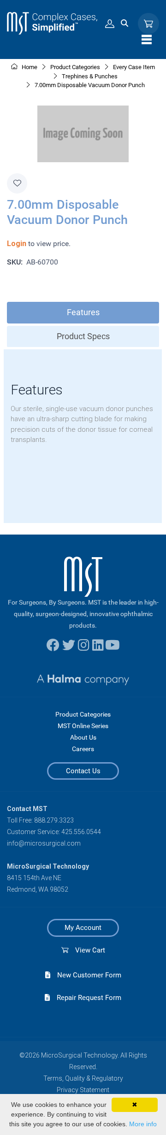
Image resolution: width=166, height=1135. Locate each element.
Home (28, 67)
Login (16, 243)
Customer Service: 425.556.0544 (54, 831)
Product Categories (83, 714)
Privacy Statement (83, 1090)
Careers (83, 749)
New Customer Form (85, 975)
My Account (83, 927)
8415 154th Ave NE (34, 878)
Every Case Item (134, 67)
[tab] (83, 312)
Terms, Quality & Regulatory (83, 1078)
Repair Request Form (85, 998)
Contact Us (83, 771)
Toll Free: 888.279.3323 (40, 820)
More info (143, 1124)
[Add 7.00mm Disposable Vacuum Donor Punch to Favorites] (17, 183)
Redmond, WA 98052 (37, 889)
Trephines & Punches (90, 76)
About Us (83, 737)
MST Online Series (83, 725)
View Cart (86, 950)
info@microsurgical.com (44, 843)
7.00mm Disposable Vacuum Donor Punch (90, 85)
